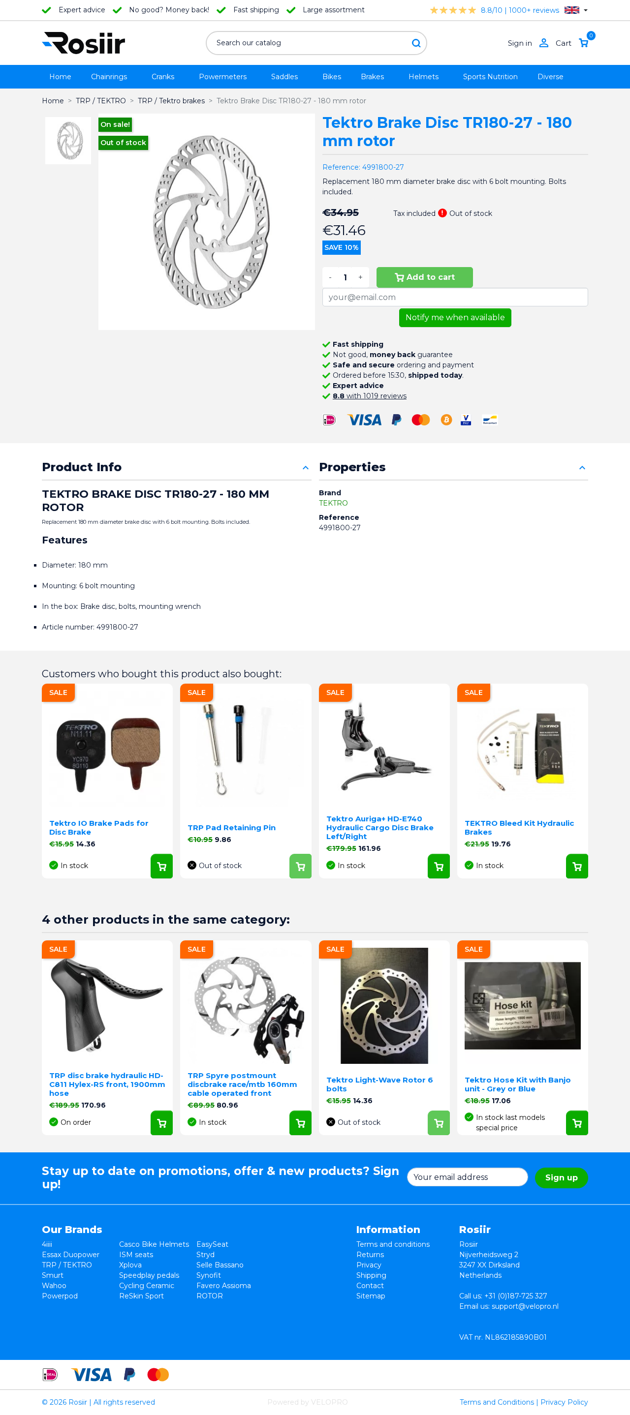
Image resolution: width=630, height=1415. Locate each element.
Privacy (368, 1265)
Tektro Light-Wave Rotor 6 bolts (379, 1084)
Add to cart (431, 277)
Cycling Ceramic (146, 1285)
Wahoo (54, 1285)
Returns (370, 1254)
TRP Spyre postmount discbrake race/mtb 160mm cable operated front (242, 1084)
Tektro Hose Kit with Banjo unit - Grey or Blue (518, 1084)
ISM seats (136, 1254)
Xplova (130, 1265)
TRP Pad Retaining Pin (232, 827)
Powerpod (60, 1296)
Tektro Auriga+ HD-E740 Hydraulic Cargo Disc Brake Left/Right (380, 827)
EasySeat (212, 1244)
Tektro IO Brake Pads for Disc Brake (99, 827)
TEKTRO (333, 503)
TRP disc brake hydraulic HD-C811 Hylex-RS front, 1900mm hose (107, 1084)
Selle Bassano (220, 1265)
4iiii (47, 1244)
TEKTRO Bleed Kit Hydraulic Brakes (519, 827)
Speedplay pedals (149, 1275)
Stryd (205, 1254)
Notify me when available (455, 317)
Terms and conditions (393, 1244)
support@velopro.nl (525, 1306)
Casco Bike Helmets (154, 1244)
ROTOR (209, 1296)
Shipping (371, 1275)
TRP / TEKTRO (67, 1265)
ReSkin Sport (141, 1296)
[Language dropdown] (576, 10)
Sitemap (370, 1296)
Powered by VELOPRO (307, 1402)
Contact (370, 1285)
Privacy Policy (564, 1402)
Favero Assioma (223, 1285)
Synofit (208, 1275)
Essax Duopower (70, 1254)
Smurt (52, 1275)
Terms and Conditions (497, 1402)
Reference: (341, 167)
